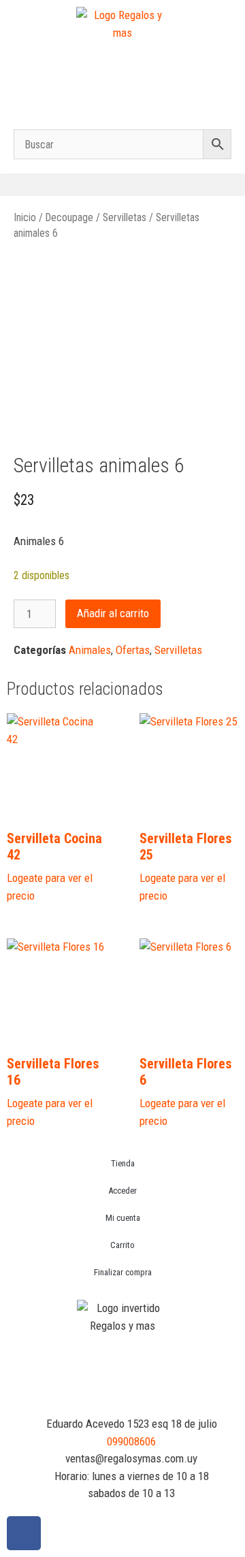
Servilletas (124, 217)
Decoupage (69, 217)
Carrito (122, 1245)
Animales (90, 650)
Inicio (25, 217)
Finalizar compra (123, 1272)
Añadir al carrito (113, 613)
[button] (122, 185)
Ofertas (133, 650)
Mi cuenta (122, 1218)
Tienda (123, 1163)
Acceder (122, 1190)
